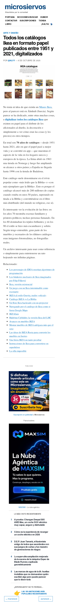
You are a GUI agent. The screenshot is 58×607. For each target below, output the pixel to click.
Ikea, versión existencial (20, 284)
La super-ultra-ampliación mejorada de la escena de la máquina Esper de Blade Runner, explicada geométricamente (31, 560)
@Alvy (11, 60)
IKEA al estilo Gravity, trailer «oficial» (27, 295)
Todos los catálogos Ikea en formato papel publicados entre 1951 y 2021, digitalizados (28, 45)
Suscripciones (28, 20)
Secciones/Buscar (27, 17)
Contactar (11, 20)
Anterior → (45, 599)
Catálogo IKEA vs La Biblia (22, 299)
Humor (44, 17)
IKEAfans (14, 313)
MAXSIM (22, 507)
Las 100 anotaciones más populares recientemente (34, 592)
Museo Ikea (45, 107)
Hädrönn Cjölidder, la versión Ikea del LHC (30, 317)
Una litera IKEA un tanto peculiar (25, 339)
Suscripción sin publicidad (23, 414)
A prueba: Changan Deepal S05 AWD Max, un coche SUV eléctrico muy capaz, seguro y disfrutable (30, 522)
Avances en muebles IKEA (22, 321)
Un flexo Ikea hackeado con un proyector (28, 302)
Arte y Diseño (10, 32)
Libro (8, 24)
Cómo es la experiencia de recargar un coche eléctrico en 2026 (31, 533)
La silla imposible (17, 351)
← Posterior (11, 599)
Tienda (42, 20)
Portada (10, 17)
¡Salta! (45, 24)
